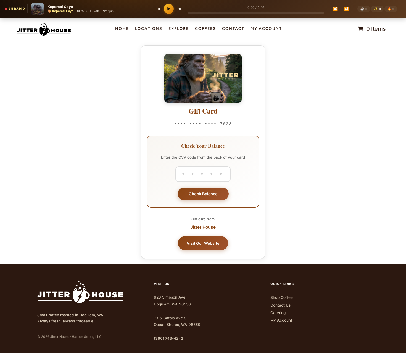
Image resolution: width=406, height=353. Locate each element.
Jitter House (203, 227)
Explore (178, 29)
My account (266, 29)
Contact (233, 29)
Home (122, 29)
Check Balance (203, 193)
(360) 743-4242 (168, 338)
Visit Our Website (203, 243)
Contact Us (280, 305)
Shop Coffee (281, 297)
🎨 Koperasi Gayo (60, 11)
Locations (148, 29)
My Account (281, 320)
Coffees (205, 29)
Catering (278, 312)
